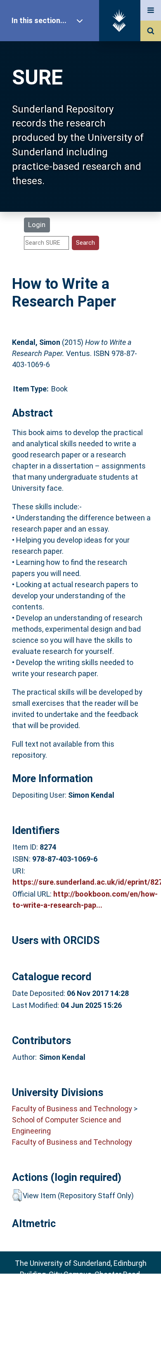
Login (36, 224)
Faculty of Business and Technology (72, 1108)
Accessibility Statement (80, 1341)
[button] (17, 1195)
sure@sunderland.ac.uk (91, 1296)
